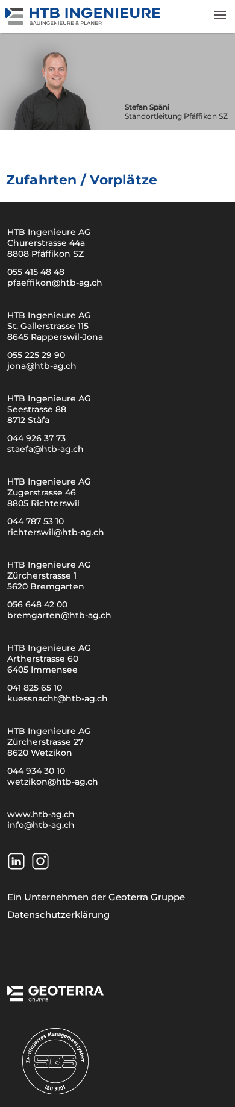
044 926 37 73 (36, 438)
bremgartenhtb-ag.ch (59, 615)
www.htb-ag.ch (41, 814)
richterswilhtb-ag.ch (55, 532)
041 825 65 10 (34, 687)
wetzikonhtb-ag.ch (52, 781)
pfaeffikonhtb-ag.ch (54, 282)
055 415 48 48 (35, 271)
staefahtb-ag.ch (45, 449)
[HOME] (83, 22)
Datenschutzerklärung (58, 914)
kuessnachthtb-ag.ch (57, 698)
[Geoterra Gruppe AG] (55, 997)
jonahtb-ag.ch (42, 365)
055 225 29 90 (36, 355)
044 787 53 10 (35, 521)
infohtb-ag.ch (41, 825)
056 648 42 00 (37, 604)
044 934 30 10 (36, 770)
